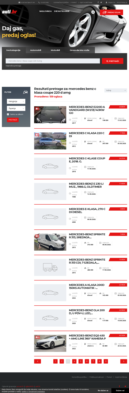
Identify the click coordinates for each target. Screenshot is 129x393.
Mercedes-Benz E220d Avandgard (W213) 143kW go (87, 110)
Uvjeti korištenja (86, 2)
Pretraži (114, 61)
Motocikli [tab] (55, 50)
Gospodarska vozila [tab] (79, 50)
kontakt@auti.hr (28, 2)
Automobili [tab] (35, 50)
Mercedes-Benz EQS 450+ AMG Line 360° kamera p (87, 337)
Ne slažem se (103, 390)
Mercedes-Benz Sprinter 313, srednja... (87, 236)
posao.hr (20, 386)
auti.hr (37, 386)
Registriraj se (122, 2)
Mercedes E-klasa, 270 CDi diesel (87, 211)
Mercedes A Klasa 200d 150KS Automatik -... (86, 286)
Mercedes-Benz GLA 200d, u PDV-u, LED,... (87, 312)
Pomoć (74, 2)
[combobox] (16, 101)
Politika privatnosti (97, 377)
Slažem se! (120, 390)
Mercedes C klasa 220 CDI (86, 135)
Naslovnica (45, 11)
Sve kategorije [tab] (13, 50)
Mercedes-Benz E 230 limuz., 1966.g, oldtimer (86, 185)
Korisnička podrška (61, 2)
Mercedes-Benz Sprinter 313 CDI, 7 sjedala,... (87, 261)
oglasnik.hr (29, 386)
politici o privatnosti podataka (33, 391)
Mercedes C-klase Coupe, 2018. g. (87, 160)
